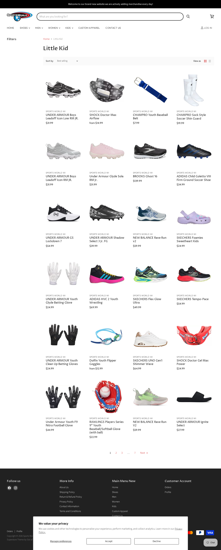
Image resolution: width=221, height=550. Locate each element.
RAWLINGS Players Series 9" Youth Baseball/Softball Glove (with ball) (106, 427)
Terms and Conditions (70, 511)
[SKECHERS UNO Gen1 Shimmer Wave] (150, 335)
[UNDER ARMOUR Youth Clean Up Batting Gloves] (63, 335)
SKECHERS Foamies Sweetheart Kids (190, 239)
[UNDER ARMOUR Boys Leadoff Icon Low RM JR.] (63, 89)
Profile (168, 492)
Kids (68, 27)
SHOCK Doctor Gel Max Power (193, 362)
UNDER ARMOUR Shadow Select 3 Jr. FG (106, 239)
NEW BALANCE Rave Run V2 (149, 423)
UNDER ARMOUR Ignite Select (192, 423)
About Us (64, 487)
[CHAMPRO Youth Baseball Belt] (150, 89)
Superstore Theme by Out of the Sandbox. (26, 539)
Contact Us (113, 27)
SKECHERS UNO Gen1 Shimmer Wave (147, 362)
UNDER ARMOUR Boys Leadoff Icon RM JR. (61, 178)
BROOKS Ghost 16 (145, 176)
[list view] (210, 61)
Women (53, 27)
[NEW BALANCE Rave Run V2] (150, 396)
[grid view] (205, 61)
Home (10, 27)
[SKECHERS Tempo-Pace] (194, 274)
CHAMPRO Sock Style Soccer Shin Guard (191, 116)
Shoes (24, 27)
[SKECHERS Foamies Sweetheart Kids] (194, 212)
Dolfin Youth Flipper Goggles (102, 362)
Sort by (49, 61)
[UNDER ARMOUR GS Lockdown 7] (63, 212)
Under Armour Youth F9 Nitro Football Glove (62, 423)
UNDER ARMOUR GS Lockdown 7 (60, 239)
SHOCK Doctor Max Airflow (102, 116)
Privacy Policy (66, 501)
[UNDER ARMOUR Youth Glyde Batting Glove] (63, 274)
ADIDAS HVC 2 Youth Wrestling (103, 301)
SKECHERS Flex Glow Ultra (147, 301)
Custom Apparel (89, 27)
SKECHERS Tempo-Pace (193, 299)
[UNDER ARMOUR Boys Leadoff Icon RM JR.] (63, 151)
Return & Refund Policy (71, 497)
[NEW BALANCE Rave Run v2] (150, 212)
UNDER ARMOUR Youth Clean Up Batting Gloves (62, 362)
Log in (208, 27)
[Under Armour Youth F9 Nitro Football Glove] (63, 396)
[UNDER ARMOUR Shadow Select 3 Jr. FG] (106, 212)
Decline (157, 541)
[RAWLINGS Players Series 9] (106, 396)
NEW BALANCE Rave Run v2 (149, 239)
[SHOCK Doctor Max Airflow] (106, 89)
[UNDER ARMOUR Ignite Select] (194, 396)
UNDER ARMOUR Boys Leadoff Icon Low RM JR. (62, 116)
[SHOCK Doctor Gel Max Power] (194, 335)
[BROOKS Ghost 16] (150, 151)
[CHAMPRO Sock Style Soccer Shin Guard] (194, 90)
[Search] (188, 17)
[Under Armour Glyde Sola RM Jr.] (106, 151)
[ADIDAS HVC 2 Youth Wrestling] (106, 274)
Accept (108, 541)
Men (38, 27)
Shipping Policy (67, 492)
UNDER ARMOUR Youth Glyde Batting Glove (62, 301)
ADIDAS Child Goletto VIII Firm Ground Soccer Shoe (194, 178)
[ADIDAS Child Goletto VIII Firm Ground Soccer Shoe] (194, 151)
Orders (168, 487)
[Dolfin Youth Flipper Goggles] (106, 335)
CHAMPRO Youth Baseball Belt (150, 116)
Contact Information (69, 506)
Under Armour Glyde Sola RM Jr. (106, 178)
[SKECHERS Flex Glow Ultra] (150, 274)
